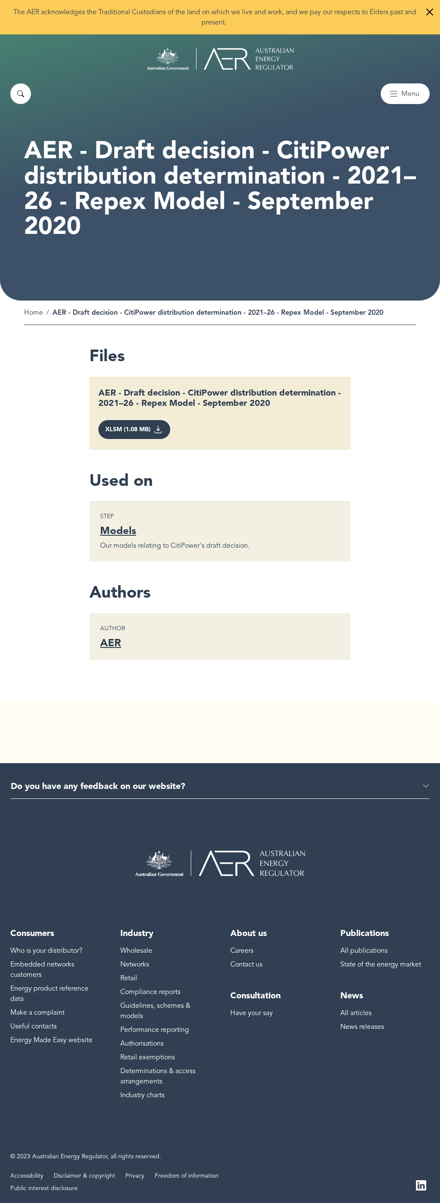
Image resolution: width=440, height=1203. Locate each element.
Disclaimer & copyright (84, 1175)
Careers (242, 950)
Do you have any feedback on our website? (98, 786)
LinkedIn (421, 1185)
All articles (356, 1013)
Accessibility (26, 1175)
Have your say (251, 1013)
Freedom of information (187, 1175)
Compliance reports (150, 992)
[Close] (429, 12)
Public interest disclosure (44, 1188)
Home (33, 312)
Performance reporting (154, 1029)
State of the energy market (380, 964)
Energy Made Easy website (51, 1040)
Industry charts (142, 1095)
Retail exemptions (147, 1057)
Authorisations (142, 1043)
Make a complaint (37, 1012)
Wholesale (136, 950)
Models (118, 530)
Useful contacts (33, 1026)
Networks (134, 964)
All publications (364, 950)
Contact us (246, 964)
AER (110, 642)
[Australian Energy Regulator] (220, 59)
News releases (362, 1026)
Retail (128, 978)
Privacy (134, 1175)
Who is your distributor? (46, 950)
